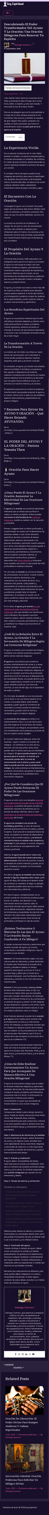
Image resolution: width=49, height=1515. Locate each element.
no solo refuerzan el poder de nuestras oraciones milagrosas (22, 609)
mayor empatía (23, 560)
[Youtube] (33, 1354)
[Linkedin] (26, 1354)
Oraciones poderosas (28, 1435)
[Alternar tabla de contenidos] (19, 137)
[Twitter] (30, 1354)
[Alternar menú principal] (8, 13)
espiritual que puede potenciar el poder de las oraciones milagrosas (23, 803)
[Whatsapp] (19, 1354)
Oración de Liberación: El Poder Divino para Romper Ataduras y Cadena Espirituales (23, 1195)
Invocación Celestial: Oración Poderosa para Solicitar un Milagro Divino (23, 1205)
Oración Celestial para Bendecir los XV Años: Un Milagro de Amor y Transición (23, 1212)
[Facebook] (16, 1354)
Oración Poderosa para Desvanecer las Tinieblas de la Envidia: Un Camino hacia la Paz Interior (23, 1222)
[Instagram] (23, 1354)
